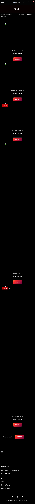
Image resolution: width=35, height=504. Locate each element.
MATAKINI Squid (17, 416)
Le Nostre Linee (6, 473)
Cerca (19, 437)
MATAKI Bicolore (17, 130)
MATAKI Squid (17, 273)
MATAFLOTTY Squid (17, 90)
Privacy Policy (5, 485)
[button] (2, 433)
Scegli (17, 59)
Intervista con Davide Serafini (10, 470)
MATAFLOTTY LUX (18, 50)
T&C (2, 482)
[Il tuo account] (29, 2)
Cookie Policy (5, 488)
